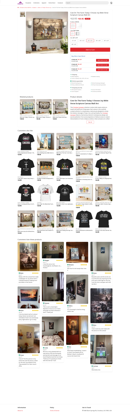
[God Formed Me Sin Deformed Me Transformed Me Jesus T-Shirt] (84, 219)
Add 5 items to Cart (102, 69)
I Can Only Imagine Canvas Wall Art (64, 151)
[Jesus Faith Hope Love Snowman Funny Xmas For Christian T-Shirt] (65, 167)
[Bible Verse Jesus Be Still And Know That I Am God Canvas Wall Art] (26, 219)
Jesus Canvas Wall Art (42, 151)
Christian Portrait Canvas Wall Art (103, 151)
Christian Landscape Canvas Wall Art (84, 202)
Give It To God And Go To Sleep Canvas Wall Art (84, 152)
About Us (20, 410)
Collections (36, 3)
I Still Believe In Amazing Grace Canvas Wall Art (84, 177)
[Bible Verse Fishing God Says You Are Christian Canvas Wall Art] (65, 219)
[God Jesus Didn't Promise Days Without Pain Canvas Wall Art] (103, 192)
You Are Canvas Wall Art (42, 176)
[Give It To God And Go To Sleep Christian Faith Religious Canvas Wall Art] (84, 141)
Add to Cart (90, 50)
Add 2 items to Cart (102, 60)
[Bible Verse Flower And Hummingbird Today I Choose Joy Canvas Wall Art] (60, 107)
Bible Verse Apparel (60, 202)
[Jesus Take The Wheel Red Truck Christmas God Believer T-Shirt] (45, 192)
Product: (74, 22)
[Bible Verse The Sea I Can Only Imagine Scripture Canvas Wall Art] (65, 141)
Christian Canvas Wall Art (25, 7)
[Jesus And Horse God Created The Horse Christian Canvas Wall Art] (45, 219)
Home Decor (52, 3)
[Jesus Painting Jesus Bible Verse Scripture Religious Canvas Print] (45, 141)
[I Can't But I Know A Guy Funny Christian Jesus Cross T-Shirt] (26, 167)
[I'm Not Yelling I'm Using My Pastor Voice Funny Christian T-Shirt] (103, 167)
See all (90, 122)
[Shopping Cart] (111, 3)
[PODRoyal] (18, 7)
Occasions (28, 3)
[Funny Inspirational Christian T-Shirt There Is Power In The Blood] (26, 141)
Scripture (34, 7)
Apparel (44, 3)
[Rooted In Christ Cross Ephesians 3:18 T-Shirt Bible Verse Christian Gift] (65, 192)
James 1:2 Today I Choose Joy (44, 7)
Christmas (58, 176)
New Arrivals (20, 176)
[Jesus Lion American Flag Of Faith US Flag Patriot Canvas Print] (103, 141)
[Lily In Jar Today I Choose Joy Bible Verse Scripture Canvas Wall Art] (27, 107)
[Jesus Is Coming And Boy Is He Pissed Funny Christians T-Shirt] (26, 192)
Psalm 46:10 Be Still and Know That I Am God (26, 229)
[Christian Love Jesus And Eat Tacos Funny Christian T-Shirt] (103, 219)
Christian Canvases (78, 107)
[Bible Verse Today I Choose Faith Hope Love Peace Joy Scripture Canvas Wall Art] (44, 107)
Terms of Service (54, 410)
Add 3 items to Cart (102, 65)
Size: (74, 37)
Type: (74, 30)
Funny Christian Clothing (23, 151)
